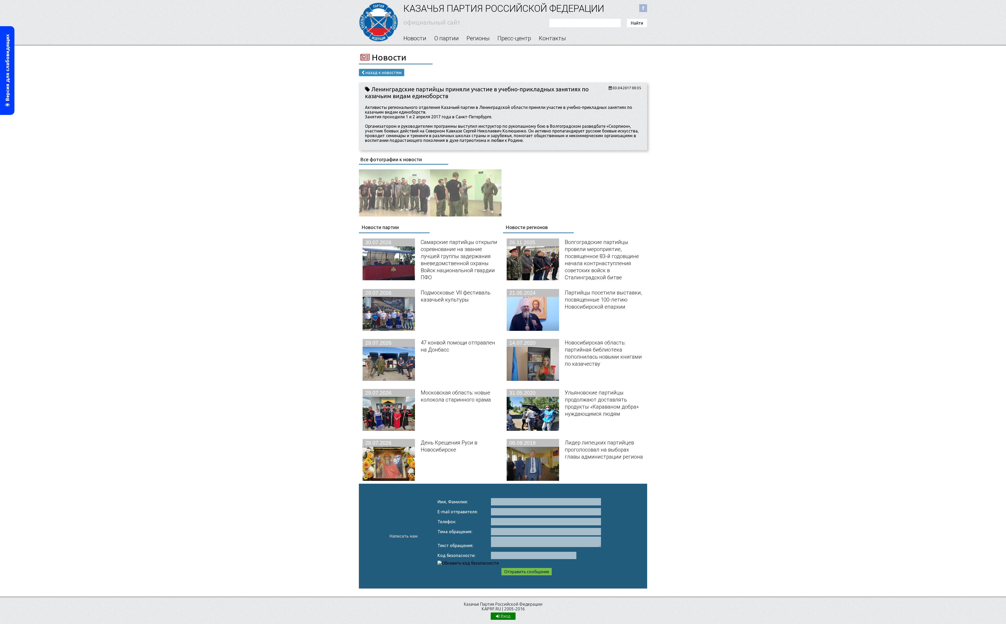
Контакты (552, 38)
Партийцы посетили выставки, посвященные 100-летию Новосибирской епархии (603, 299)
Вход (505, 616)
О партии (446, 38)
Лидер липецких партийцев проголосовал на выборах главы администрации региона (604, 449)
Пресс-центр (514, 38)
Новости (414, 38)
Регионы (478, 38)
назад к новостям (383, 72)
